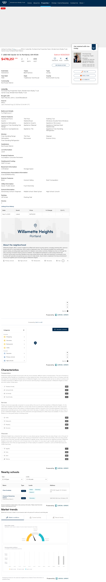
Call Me (85, 71)
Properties (46, 4)
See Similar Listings (60, 65)
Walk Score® (38, 322)
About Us (36, 3)
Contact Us (74, 3)
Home (29, 3)
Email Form (85, 75)
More (82, 4)
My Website (85, 79)
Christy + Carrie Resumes (60, 3)
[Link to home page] (4, 3)
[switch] (55, 60)
